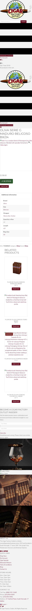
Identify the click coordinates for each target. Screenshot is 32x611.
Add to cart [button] (16, 364)
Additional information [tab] (9, 195)
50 (4, 235)
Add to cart (4, 186)
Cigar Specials (4, 560)
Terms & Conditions (6, 565)
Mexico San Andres (9, 216)
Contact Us (3, 569)
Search (23, 21)
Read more (16, 289)
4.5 (4, 228)
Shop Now (3, 556)
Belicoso (5, 210)
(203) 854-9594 (9, 595)
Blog (1, 567)
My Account (3, 558)
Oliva (5, 203)
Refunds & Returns (5, 563)
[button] (3, 58)
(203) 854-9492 (8, 597)
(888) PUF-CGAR (11, 592)
